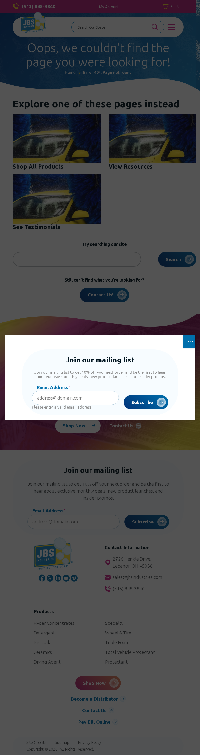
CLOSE (189, 341)
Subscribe (142, 402)
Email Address (53, 387)
